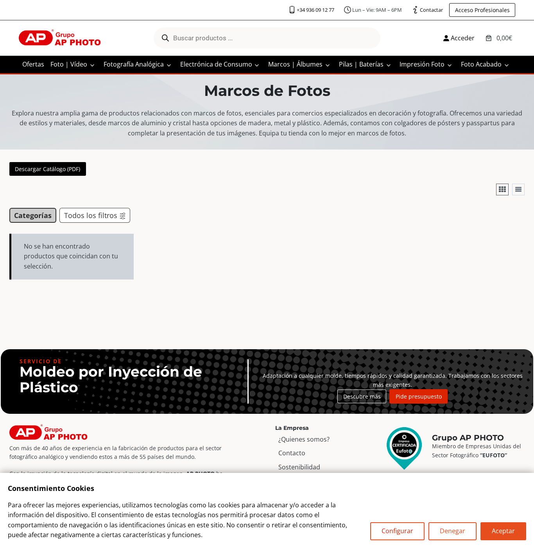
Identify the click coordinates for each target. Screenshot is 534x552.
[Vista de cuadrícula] (502, 189)
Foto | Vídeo (68, 64)
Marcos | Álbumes (295, 64)
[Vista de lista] (518, 189)
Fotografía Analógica (134, 64)
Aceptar (503, 531)
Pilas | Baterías (361, 64)
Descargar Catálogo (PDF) (47, 169)
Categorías (33, 215)
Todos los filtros (90, 215)
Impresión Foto (422, 64)
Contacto (291, 453)
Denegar (452, 531)
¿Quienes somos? (304, 439)
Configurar (397, 531)
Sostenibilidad (299, 467)
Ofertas (33, 64)
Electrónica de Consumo (216, 64)
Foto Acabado (481, 64)
